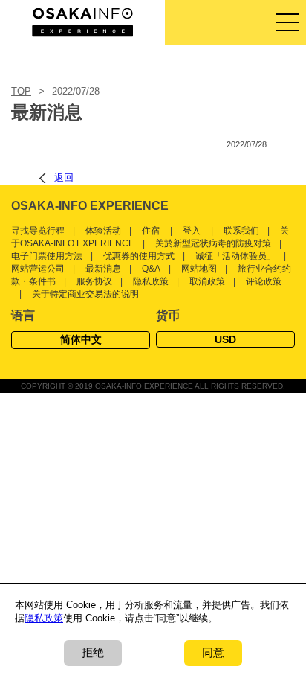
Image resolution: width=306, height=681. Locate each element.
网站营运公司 (38, 268)
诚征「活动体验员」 (235, 256)
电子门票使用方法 (46, 256)
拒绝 (93, 652)
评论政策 (263, 281)
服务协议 (94, 281)
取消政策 (207, 281)
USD (225, 339)
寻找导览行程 (38, 231)
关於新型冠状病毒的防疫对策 (213, 243)
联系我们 (241, 231)
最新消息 (103, 268)
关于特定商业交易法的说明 (85, 294)
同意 (213, 652)
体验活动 (103, 231)
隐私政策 (151, 281)
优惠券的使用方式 (139, 256)
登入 (192, 231)
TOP (21, 91)
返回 (64, 177)
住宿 (151, 231)
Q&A (151, 268)
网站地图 (199, 268)
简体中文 (81, 339)
